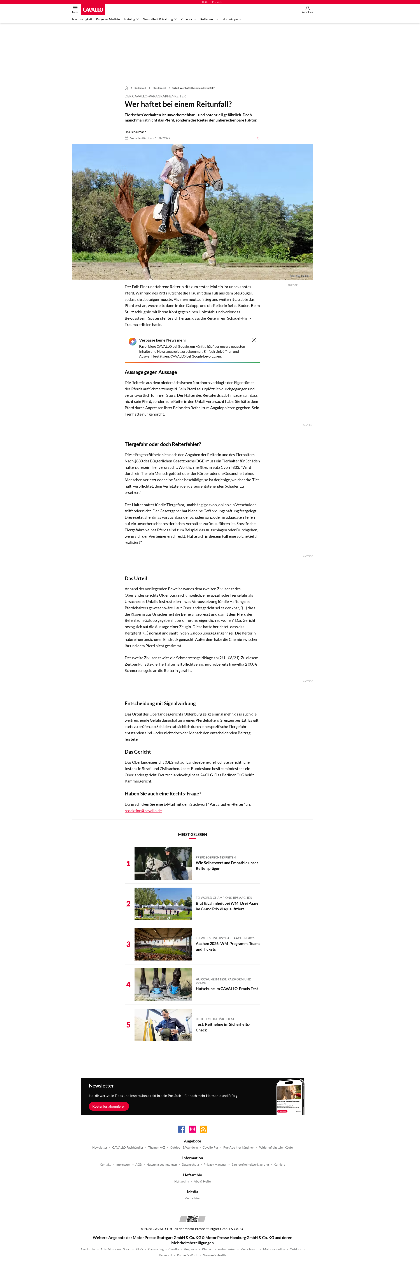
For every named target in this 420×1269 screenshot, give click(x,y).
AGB (138, 1164)
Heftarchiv (181, 1181)
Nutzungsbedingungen (162, 1164)
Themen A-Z (156, 1147)
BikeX (139, 1249)
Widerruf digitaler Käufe (276, 1147)
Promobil (165, 1255)
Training (129, 19)
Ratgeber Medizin (108, 19)
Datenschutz (190, 1164)
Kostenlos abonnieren (109, 1106)
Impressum (123, 1164)
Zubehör (186, 19)
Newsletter (99, 1147)
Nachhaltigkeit (82, 19)
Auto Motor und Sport (115, 1249)
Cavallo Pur (211, 1147)
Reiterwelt (207, 19)
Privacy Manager (215, 1164)
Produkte (217, 2)
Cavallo (173, 1249)
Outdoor (296, 1249)
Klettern (207, 1249)
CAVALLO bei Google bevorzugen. (196, 356)
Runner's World (187, 1255)
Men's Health (249, 1249)
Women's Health (214, 1255)
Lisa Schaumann (135, 132)
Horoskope (230, 19)
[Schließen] (254, 340)
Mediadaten (192, 1198)
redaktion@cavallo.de (143, 810)
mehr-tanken (227, 1249)
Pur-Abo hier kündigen (238, 1147)
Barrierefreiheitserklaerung (250, 1164)
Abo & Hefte (202, 1181)
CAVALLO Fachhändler (128, 1147)
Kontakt (105, 1164)
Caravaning (156, 1249)
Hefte (205, 2)
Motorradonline (274, 1249)
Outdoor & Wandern (184, 1147)
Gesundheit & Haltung (158, 19)
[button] (192, 212)
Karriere (279, 1164)
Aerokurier (88, 1249)
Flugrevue (190, 1249)
